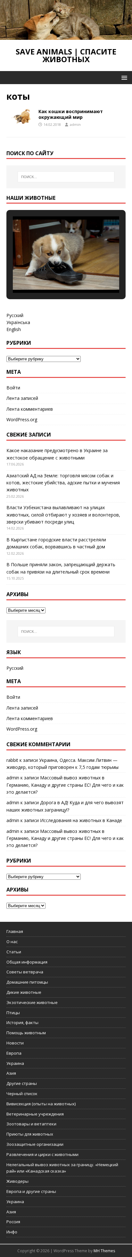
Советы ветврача (24, 972)
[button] (123, 77)
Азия (11, 1073)
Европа (13, 1053)
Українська (18, 322)
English (13, 329)
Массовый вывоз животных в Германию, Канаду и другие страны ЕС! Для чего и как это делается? (65, 785)
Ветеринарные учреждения (35, 1114)
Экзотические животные (32, 1002)
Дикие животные (23, 992)
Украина (15, 1063)
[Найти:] (66, 176)
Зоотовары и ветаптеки (31, 1124)
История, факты (22, 1022)
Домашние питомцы (27, 982)
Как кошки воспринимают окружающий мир (70, 114)
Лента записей (22, 398)
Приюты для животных (29, 1134)
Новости (15, 1043)
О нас (12, 941)
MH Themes (104, 1250)
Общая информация (26, 962)
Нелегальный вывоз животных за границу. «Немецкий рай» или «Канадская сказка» (62, 1168)
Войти (13, 388)
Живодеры (17, 1181)
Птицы (13, 1012)
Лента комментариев (29, 409)
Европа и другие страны (31, 1191)
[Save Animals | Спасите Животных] (66, 36)
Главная (14, 931)
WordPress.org (21, 419)
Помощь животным (26, 1033)
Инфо (11, 1232)
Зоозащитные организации (34, 1144)
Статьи (13, 952)
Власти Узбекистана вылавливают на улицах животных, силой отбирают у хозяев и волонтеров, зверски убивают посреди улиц (63, 514)
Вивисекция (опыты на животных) (41, 1104)
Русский (14, 315)
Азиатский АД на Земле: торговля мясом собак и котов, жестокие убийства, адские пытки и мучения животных (63, 483)
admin (75, 124)
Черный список (21, 1093)
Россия (13, 1221)
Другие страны (21, 1083)
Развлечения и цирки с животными (42, 1154)
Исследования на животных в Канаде (81, 820)
